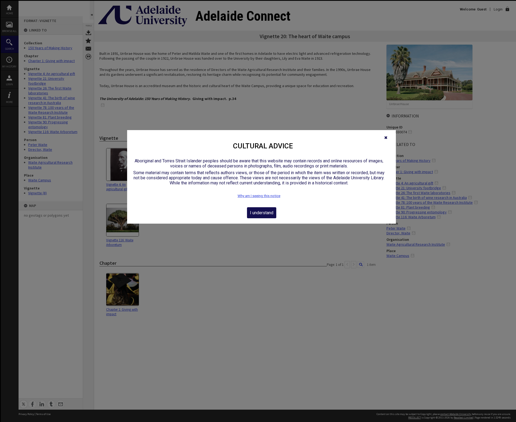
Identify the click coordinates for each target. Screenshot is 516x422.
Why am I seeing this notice (259, 196)
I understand (261, 212)
